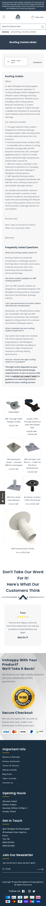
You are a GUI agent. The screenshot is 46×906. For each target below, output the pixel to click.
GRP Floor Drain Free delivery (14, 498)
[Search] (42, 27)
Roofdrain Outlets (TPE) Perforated (32, 498)
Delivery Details (9, 770)
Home (5, 31)
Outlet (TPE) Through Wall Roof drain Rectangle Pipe (32, 423)
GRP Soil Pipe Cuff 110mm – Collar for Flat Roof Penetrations (32, 463)
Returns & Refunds (11, 757)
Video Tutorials (9, 778)
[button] (34, 17)
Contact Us (7, 783)
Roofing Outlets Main (24, 31)
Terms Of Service (10, 765)
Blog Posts (7, 774)
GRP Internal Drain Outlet (22, 548)
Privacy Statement (11, 761)
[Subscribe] (40, 869)
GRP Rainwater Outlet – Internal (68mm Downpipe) (13, 462)
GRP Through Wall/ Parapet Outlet (13, 420)
